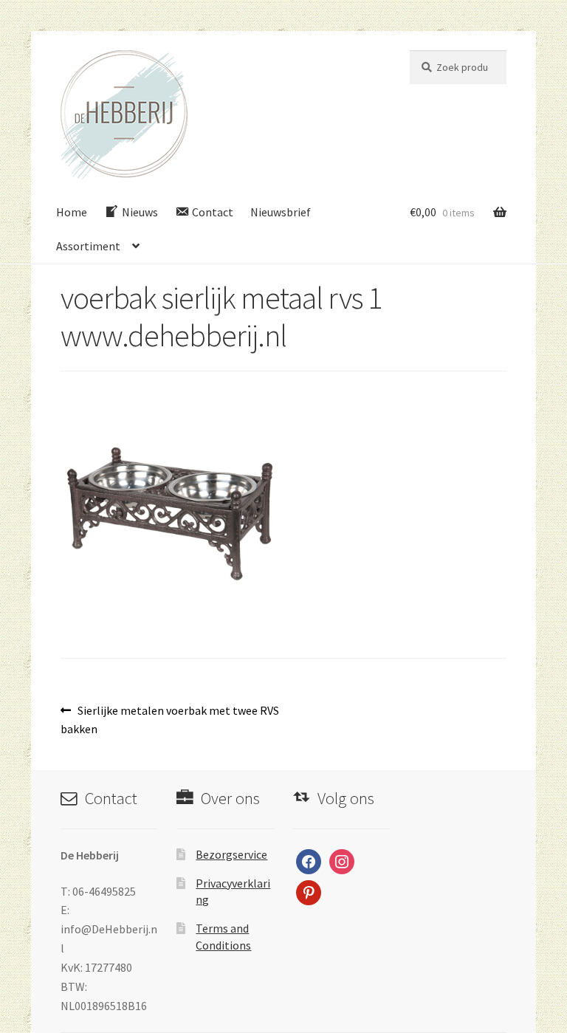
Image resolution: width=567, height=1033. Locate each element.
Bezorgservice (231, 854)
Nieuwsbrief (280, 212)
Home (71, 212)
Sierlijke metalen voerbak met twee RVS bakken (170, 719)
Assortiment (88, 245)
